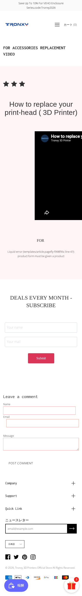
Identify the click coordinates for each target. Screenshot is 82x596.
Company (11, 483)
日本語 (11, 544)
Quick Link (13, 508)
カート (70, 24)
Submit (41, 358)
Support (11, 496)
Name (6, 404)
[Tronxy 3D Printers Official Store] (16, 24)
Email (6, 417)
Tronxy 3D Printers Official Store (33, 567)
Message (8, 436)
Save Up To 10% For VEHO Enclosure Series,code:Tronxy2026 (41, 5)
